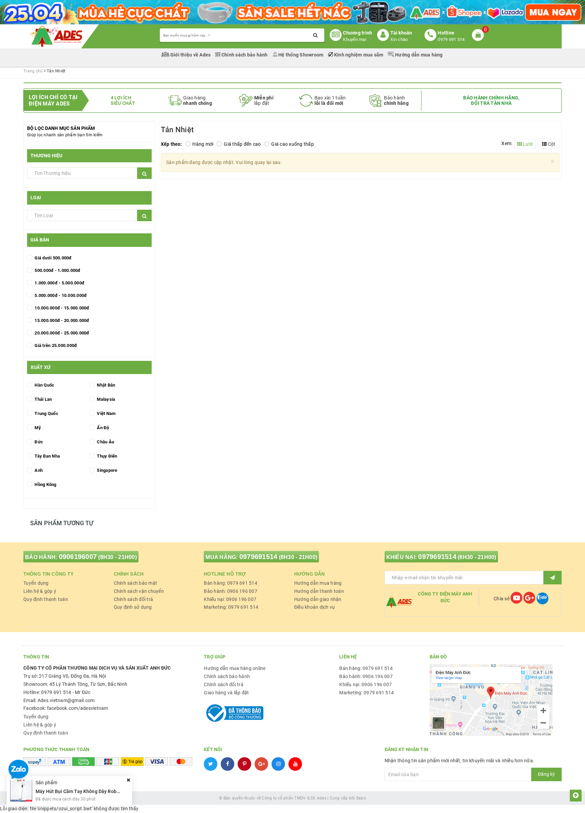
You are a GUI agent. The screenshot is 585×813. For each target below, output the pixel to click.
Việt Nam (105, 413)
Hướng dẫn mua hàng (418, 54)
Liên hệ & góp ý (39, 591)
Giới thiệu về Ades (190, 54)
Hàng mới (202, 144)
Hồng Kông (45, 484)
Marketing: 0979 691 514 (231, 607)
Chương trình (357, 33)
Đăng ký (546, 774)
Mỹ (37, 427)
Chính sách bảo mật (135, 583)
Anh (38, 470)
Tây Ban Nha (47, 456)
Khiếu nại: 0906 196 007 (230, 599)
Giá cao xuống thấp (292, 144)
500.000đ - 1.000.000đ (57, 270)
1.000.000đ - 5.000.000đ (59, 282)
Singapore (106, 470)
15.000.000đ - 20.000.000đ (61, 320)
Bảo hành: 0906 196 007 (230, 591)
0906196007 (78, 556)
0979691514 (258, 556)
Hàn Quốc (44, 385)
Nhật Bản (105, 385)
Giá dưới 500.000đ (53, 257)
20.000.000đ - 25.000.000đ (61, 332)
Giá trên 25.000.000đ (55, 345)
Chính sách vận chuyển (139, 591)
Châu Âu (105, 441)
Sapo (361, 798)
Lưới (527, 144)
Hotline (446, 33)
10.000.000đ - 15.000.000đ (61, 307)
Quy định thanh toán (45, 599)
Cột (551, 144)
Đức (38, 441)
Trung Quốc (46, 413)
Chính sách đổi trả (133, 599)
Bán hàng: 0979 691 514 (230, 583)
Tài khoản (401, 33)
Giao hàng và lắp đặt (226, 692)
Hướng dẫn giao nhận (318, 599)
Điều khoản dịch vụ (314, 607)
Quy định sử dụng (133, 607)
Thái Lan (43, 399)
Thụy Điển (106, 456)
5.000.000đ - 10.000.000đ (60, 295)
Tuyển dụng (36, 583)
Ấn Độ (102, 427)
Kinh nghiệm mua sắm (359, 54)
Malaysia (105, 399)
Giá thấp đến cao (242, 144)
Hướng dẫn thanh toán (319, 591)
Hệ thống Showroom (301, 54)
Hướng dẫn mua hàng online (234, 668)
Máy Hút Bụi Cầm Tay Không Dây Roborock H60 (87, 791)
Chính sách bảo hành (244, 54)
